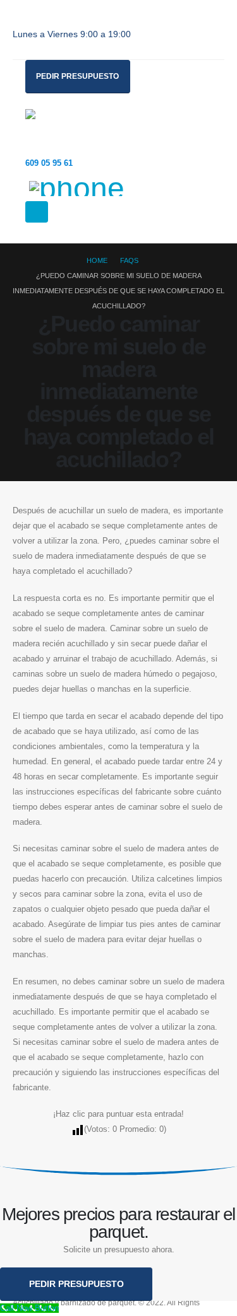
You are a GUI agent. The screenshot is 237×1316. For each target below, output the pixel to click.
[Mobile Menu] (36, 212)
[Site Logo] (60, 128)
